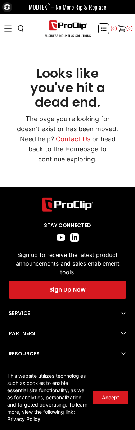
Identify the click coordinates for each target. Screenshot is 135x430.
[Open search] (20, 28)
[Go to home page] (67, 204)
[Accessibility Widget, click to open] (7, 7)
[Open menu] (8, 28)
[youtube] (61, 237)
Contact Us (73, 139)
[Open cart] (121, 29)
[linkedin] (74, 237)
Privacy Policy (23, 419)
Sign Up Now (67, 289)
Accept (110, 397)
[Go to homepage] (68, 28)
